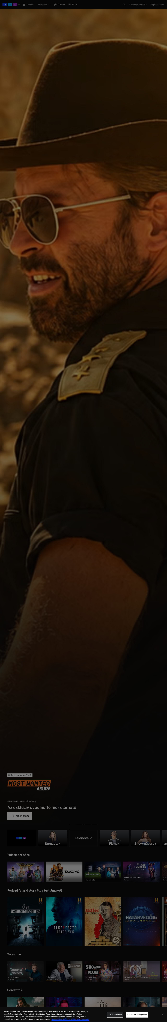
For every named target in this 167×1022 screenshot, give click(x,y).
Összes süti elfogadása (137, 1015)
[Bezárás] (163, 1014)
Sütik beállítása (115, 1015)
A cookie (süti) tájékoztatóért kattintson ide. (70, 1019)
